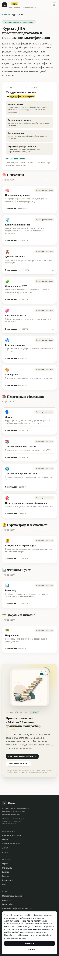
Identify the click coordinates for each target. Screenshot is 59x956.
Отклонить (29, 949)
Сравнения (7, 880)
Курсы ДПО (7, 868)
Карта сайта (7, 904)
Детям (5, 852)
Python (5, 839)
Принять (29, 943)
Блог (4, 884)
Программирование (11, 835)
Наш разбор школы (19, 763)
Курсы (5, 863)
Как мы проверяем (16, 158)
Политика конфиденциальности (17, 908)
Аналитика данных (11, 844)
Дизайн (5, 848)
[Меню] (54, 4)
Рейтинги (6, 876)
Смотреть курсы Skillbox (22, 756)
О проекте (7, 900)
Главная (6, 14)
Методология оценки (12, 896)
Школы (5, 872)
